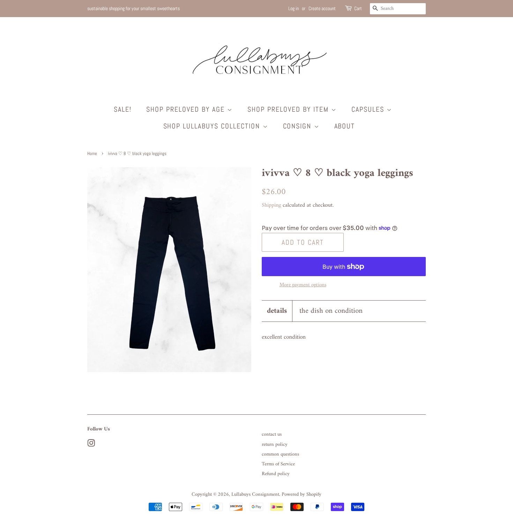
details (277, 311)
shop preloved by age (186, 109)
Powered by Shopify (301, 494)
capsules (369, 109)
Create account (322, 8)
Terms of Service (278, 464)
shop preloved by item (289, 109)
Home (92, 153)
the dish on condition (331, 311)
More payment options (303, 285)
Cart (358, 8)
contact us (272, 434)
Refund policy (276, 474)
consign (298, 126)
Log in (293, 8)
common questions (280, 454)
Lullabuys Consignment (255, 494)
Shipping (271, 205)
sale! (123, 109)
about (344, 126)
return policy (275, 444)
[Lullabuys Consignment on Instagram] (91, 445)
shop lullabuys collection (213, 126)
